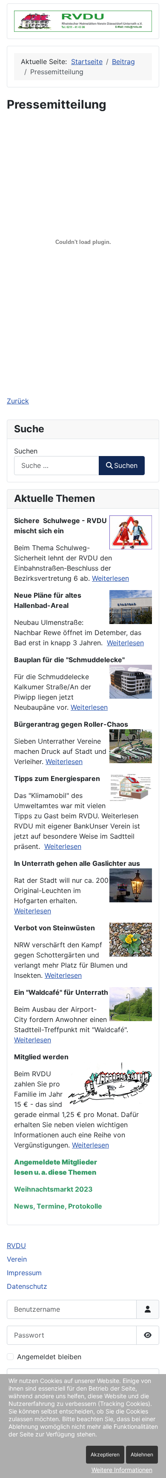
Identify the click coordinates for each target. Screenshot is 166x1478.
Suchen (25, 451)
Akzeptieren (105, 1454)
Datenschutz (27, 1286)
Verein (17, 1259)
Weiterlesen (110, 578)
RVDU (16, 1245)
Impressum (24, 1272)
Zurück (18, 401)
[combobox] (56, 465)
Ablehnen (142, 1454)
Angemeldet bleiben (49, 1356)
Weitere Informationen (122, 1469)
